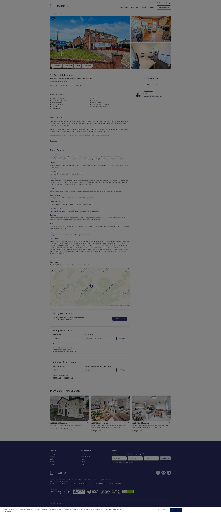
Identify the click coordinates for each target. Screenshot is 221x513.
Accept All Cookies (176, 509)
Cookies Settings (162, 509)
